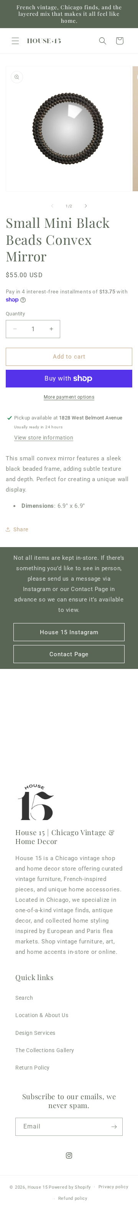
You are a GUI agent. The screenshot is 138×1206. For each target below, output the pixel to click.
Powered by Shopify (70, 1186)
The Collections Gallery (44, 1050)
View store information (43, 438)
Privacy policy (113, 1186)
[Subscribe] (113, 1127)
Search (24, 998)
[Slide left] (52, 205)
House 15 (38, 1186)
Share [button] (20, 529)
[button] (15, 40)
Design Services (35, 1033)
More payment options (69, 397)
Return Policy (32, 1068)
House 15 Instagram (69, 632)
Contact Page (69, 654)
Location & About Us (41, 1015)
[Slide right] (85, 205)
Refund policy (72, 1198)
